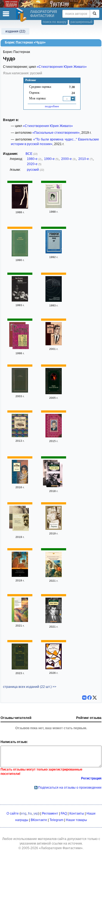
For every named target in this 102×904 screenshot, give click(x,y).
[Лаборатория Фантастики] (22, 15)
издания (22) (15, 31)
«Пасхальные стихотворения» (56, 133)
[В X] (94, 697)
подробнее (52, 106)
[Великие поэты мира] (20, 436)
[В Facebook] (89, 697)
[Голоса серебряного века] (53, 252)
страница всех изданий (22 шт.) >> (29, 687)
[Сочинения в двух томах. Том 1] (53, 301)
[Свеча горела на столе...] (53, 668)
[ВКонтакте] (84, 697)
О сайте (13, 813)
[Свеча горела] (20, 482)
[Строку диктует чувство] (53, 344)
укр (35, 813)
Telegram (56, 820)
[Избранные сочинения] (20, 337)
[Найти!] (94, 14)
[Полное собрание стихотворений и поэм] (20, 391)
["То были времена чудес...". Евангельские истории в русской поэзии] (53, 576)
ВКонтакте (39, 820)
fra (30, 813)
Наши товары (76, 820)
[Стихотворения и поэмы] (53, 207)
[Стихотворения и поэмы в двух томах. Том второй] (20, 255)
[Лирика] (53, 529)
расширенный (81, 22)
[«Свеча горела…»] (20, 520)
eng (23, 813)
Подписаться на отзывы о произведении (69, 787)
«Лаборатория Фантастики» (61, 848)
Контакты (76, 813)
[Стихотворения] (53, 436)
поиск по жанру (54, 22)
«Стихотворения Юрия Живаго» (62, 67)
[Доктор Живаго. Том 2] (20, 207)
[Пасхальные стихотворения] (20, 576)
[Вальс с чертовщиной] (20, 300)
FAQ (64, 813)
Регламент (50, 813)
